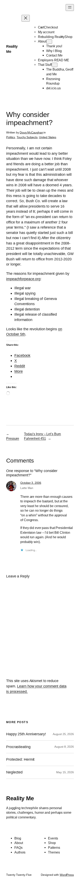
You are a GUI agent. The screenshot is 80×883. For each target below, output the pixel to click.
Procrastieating (18, 747)
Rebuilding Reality (51, 37)
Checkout (51, 27)
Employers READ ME (53, 60)
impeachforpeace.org (23, 279)
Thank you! (54, 46)
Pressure (12, 438)
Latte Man (26, 488)
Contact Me (54, 55)
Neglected (14, 772)
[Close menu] (26, 18)
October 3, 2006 (30, 482)
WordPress (67, 874)
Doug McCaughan (31, 132)
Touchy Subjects (27, 137)
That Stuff (45, 64)
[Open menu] (70, 7)
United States (47, 137)
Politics (10, 137)
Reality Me (20, 798)
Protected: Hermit (20, 759)
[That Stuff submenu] (54, 65)
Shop (68, 37)
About (42, 41)
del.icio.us (53, 88)
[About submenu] (49, 41)
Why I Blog (54, 51)
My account (46, 32)
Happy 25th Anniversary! (26, 734)
